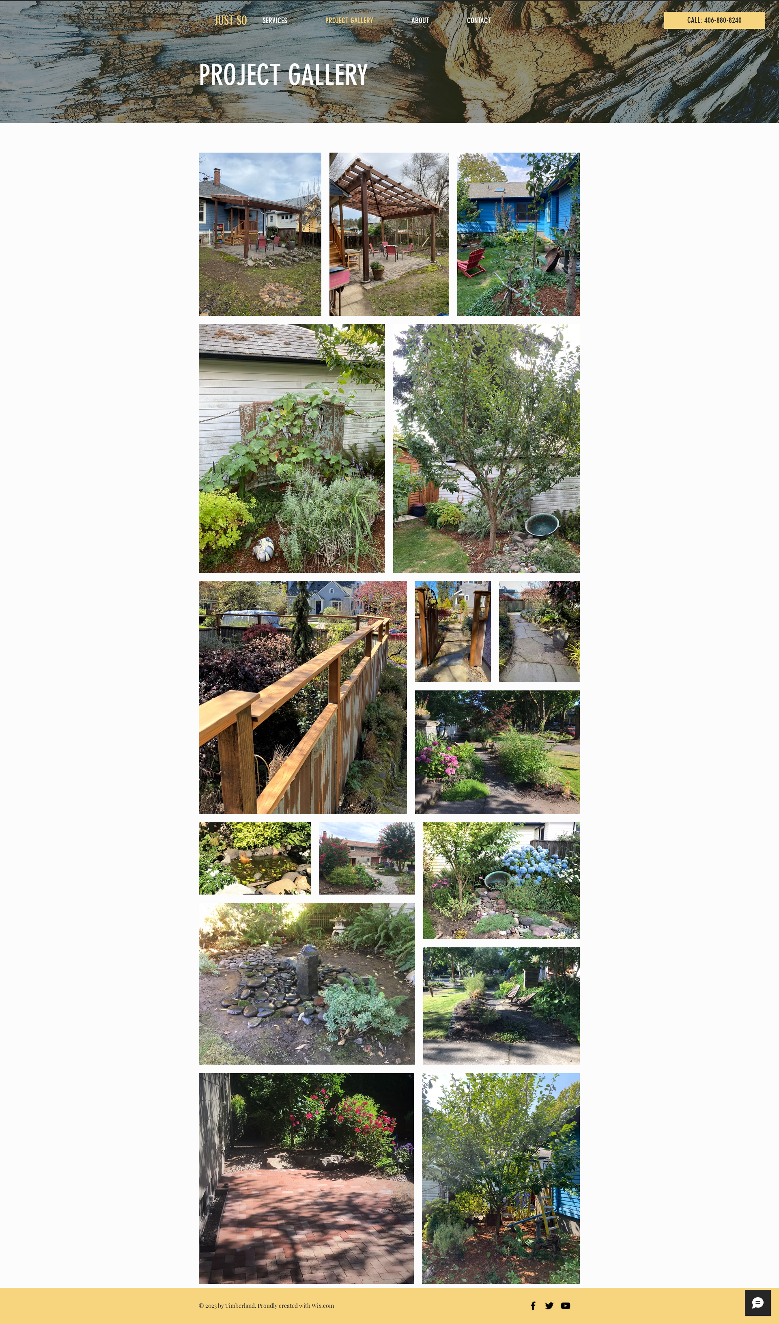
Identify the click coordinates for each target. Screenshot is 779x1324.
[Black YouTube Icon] (565, 1305)
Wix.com (323, 1305)
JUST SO (233, 20)
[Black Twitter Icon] (549, 1305)
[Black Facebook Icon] (533, 1305)
